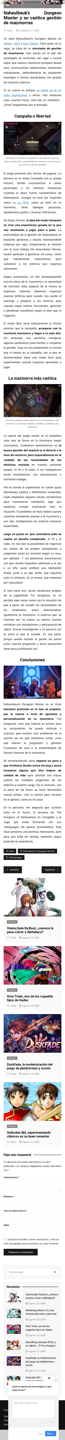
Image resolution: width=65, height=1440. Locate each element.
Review (12, 922)
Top (6, 1420)
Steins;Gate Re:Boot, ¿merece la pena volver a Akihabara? (30, 930)
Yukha (10, 30)
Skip (40, 1433)
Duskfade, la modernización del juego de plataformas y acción (30, 1066)
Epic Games (30, 43)
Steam (8, 43)
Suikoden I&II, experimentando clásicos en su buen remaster (29, 1134)
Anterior (14, 869)
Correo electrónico (15, 1210)
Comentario (11, 1177)
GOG (17, 43)
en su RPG (20, 202)
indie (11, 851)
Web (6, 1225)
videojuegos (15, 857)
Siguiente (50, 869)
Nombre (9, 1196)
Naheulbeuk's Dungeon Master (39, 851)
